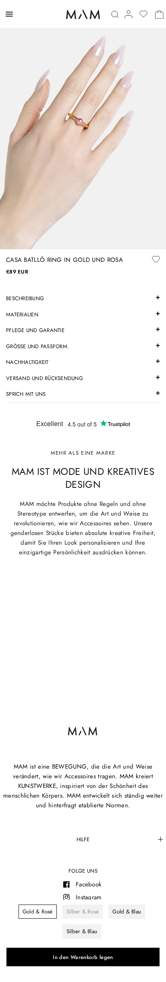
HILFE (83, 839)
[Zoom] (83, 124)
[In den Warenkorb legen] (83, 957)
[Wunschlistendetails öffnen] (143, 14)
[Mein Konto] (128, 14)
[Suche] (115, 14)
